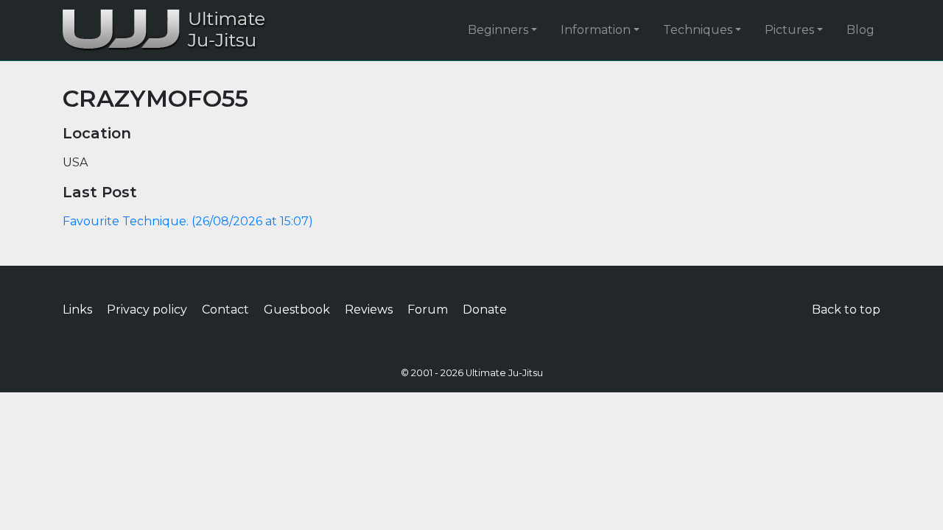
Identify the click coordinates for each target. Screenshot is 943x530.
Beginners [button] (498, 30)
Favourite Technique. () (188, 221)
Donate (485, 310)
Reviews (369, 310)
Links (77, 310)
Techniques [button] (697, 30)
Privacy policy (147, 310)
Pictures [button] (789, 30)
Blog (860, 30)
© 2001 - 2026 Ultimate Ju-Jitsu (472, 372)
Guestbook (297, 310)
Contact (225, 310)
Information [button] (596, 30)
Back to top (846, 310)
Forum (427, 310)
